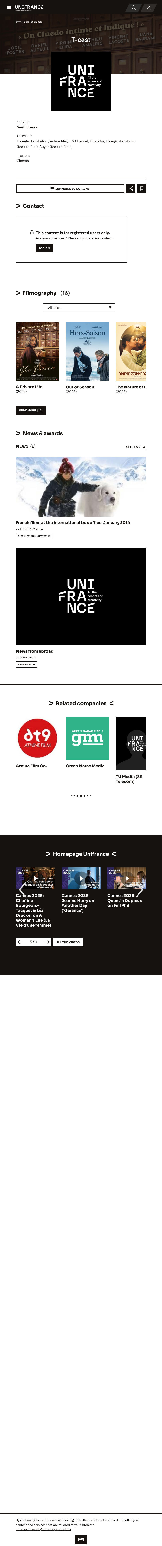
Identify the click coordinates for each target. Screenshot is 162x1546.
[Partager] (130, 188)
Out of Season (80, 387)
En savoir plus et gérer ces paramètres (43, 1529)
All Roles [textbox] (54, 308)
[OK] (81, 1539)
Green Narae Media (85, 766)
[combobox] (79, 307)
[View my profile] (148, 8)
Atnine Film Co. (31, 766)
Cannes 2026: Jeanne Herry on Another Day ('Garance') (78, 903)
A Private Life (29, 387)
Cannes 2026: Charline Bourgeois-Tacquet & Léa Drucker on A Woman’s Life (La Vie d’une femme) (33, 910)
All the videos (68, 942)
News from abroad (35, 651)
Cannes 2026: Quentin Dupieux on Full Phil (124, 900)
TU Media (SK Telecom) (129, 779)
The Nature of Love (135, 387)
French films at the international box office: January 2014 (73, 522)
